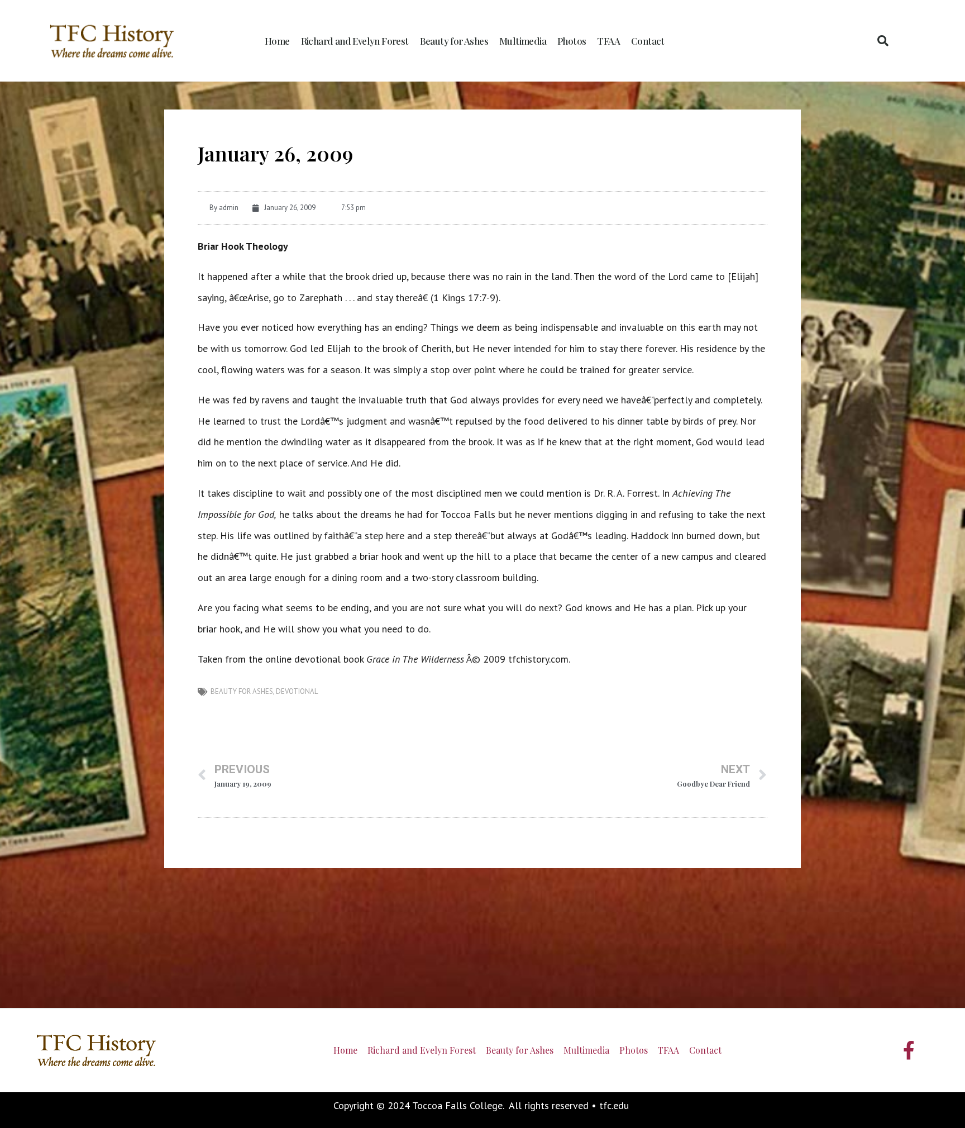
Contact (648, 41)
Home (277, 41)
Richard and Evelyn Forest (355, 41)
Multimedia (522, 41)
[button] (883, 41)
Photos (571, 41)
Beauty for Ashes (454, 41)
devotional (297, 691)
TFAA (608, 41)
